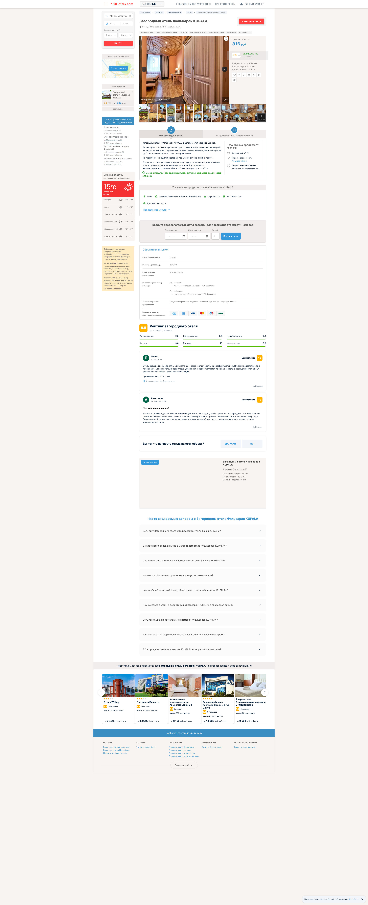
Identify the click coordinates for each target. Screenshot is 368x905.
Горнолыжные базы (146, 747)
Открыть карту (118, 68)
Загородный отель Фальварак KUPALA (121, 95)
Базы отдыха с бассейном (181, 747)
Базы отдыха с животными (182, 753)
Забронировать (251, 21)
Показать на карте (173, 27)
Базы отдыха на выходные (116, 747)
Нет (252, 443)
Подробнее (353, 899)
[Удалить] (132, 92)
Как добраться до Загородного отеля (207, 32)
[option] (184, 70)
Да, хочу (230, 443)
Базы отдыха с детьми (180, 750)
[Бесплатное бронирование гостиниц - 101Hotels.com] (122, 4)
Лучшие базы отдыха (212, 747)
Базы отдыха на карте (245, 747)
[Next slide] (264, 692)
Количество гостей (112, 30)
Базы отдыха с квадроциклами (184, 756)
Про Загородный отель (167, 32)
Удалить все (118, 109)
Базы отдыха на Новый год (116, 750)
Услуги (183, 32)
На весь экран (150, 462)
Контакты (231, 32)
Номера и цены (147, 32)
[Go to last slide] (101, 692)
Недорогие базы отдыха (115, 753)
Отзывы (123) (245, 32)
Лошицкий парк (239, 161)
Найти (118, 43)
